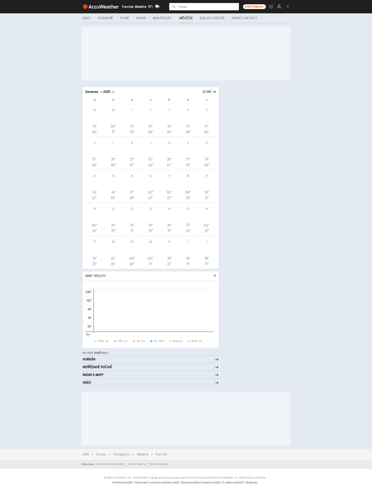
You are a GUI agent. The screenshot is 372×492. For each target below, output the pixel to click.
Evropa (101, 454)
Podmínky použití (122, 482)
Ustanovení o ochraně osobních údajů (157, 482)
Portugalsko (121, 454)
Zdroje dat (251, 482)
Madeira (142, 454)
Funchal (161, 454)
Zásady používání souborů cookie (201, 482)
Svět (86, 454)
